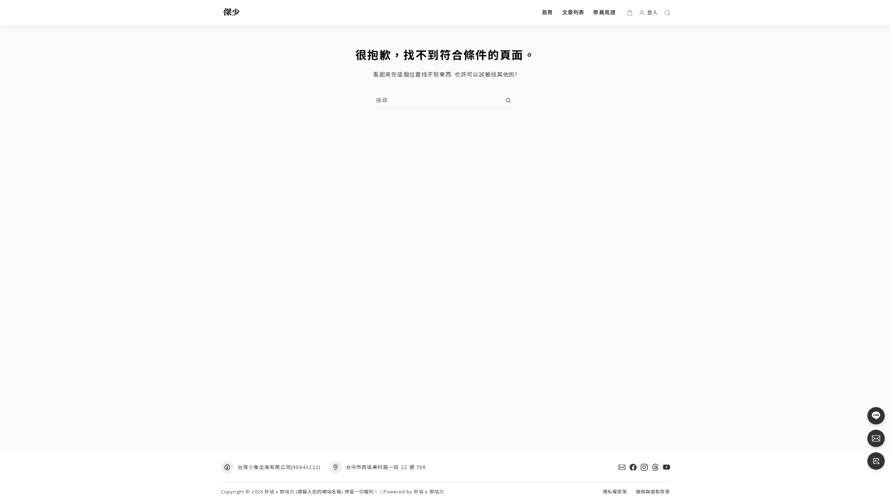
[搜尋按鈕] (508, 100)
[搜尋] (667, 12)
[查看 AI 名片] (876, 461)
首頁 (547, 12)
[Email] (621, 467)
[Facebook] (633, 467)
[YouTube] (666, 467)
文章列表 (573, 12)
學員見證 (604, 12)
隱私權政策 (615, 492)
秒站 (419, 491)
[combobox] (439, 100)
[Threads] (655, 467)
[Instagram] (644, 467)
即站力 (436, 491)
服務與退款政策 (653, 492)
